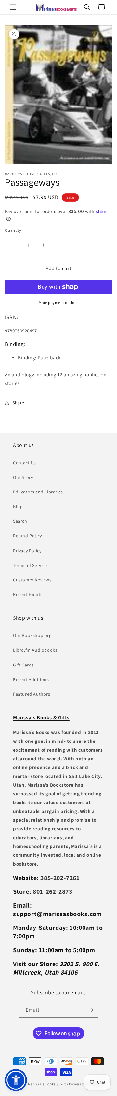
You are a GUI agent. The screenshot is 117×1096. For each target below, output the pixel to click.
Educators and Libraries (38, 492)
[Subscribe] (91, 1010)
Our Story (23, 477)
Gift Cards (23, 665)
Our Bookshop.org (32, 635)
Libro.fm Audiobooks (35, 650)
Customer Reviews (32, 580)
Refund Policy (27, 536)
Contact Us (24, 463)
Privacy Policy (27, 551)
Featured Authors (31, 694)
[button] (13, 7)
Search (20, 521)
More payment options (59, 302)
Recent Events (28, 594)
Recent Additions (31, 679)
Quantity (13, 230)
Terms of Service (30, 565)
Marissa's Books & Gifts (48, 1084)
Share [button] (18, 402)
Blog (17, 506)
